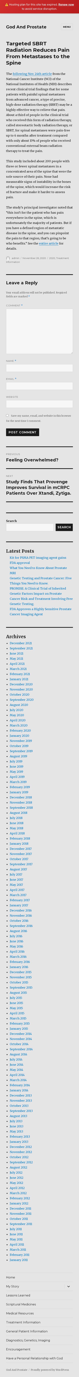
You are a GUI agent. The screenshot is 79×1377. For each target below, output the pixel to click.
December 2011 (20, 1208)
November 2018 (21, 802)
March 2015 (18, 1018)
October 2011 (19, 1219)
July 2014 (16, 1059)
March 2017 (18, 895)
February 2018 (20, 838)
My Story (12, 1286)
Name (11, 361)
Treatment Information (23, 1322)
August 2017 (18, 869)
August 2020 (19, 705)
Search (11, 521)
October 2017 (19, 859)
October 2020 (19, 694)
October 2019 (19, 746)
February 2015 (20, 1023)
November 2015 (21, 977)
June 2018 (17, 823)
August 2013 (18, 1116)
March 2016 (18, 957)
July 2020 (16, 710)
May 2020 (17, 715)
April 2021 (17, 664)
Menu (67, 26)
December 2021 (21, 643)
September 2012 (21, 1162)
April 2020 (18, 720)
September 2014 (21, 1049)
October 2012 (19, 1157)
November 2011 (20, 1213)
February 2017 (20, 900)
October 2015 (19, 982)
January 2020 (19, 736)
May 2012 (16, 1183)
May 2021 (16, 658)
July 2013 (16, 1121)
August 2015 (18, 992)
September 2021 (21, 648)
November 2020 (21, 689)
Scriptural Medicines (21, 1304)
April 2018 (17, 833)
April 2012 (17, 1188)
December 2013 (21, 1095)
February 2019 (20, 787)
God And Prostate (26, 27)
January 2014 (19, 1090)
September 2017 (21, 864)
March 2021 (18, 669)
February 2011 (19, 1255)
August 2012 (18, 1167)
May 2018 (16, 828)
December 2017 (21, 849)
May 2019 (16, 771)
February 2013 (20, 1136)
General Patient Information (27, 1331)
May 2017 (16, 885)
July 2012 (16, 1172)
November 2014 (21, 1039)
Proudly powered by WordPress (50, 1369)
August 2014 (18, 1054)
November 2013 (21, 1100)
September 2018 (21, 807)
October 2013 (19, 1106)
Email (11, 379)
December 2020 (21, 684)
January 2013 (19, 1142)
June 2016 (16, 941)
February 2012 (20, 1198)
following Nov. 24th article (32, 74)
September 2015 (21, 987)
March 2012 (18, 1193)
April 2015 (17, 1013)
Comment (14, 305)
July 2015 (16, 998)
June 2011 (16, 1234)
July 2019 (16, 761)
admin (15, 258)
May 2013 (16, 1131)
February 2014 (20, 1085)
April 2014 (17, 1075)
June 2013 (16, 1126)
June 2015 (16, 1003)
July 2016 (16, 936)
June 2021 (16, 653)
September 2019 (21, 751)
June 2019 (16, 766)
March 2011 (18, 1249)
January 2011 (19, 1260)
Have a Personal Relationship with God (34, 1358)
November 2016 (21, 915)
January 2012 (19, 1203)
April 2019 (17, 777)
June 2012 (16, 1177)
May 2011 (16, 1239)
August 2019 (18, 756)
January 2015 (19, 1028)
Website (12, 396)
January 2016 (19, 967)
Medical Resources (20, 1313)
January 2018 (19, 843)
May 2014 (16, 1070)
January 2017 (19, 905)
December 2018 (21, 797)
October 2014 (19, 1044)
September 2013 (21, 1111)
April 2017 (17, 890)
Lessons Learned (18, 1295)
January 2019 (19, 792)
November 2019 (21, 741)
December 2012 (21, 1147)
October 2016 (19, 921)
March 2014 (18, 1080)
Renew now (66, 4)
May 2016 (16, 946)
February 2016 (20, 962)
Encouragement (18, 1349)
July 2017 (16, 874)
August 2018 (18, 813)
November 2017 (21, 854)
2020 (52, 258)
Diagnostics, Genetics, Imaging (28, 1340)
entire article (48, 243)
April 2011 (17, 1244)
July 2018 (16, 818)
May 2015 (16, 1008)
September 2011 (21, 1224)
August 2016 (18, 931)
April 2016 (17, 951)
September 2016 (21, 926)
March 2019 (18, 782)
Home (10, 1277)
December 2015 (21, 972)
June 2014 (16, 1064)
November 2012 (21, 1152)
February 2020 (20, 730)
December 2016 (21, 910)
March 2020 (19, 725)
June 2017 (16, 879)
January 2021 (19, 679)
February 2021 (20, 674)
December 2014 (21, 1034)
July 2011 (16, 1229)
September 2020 (22, 700)
